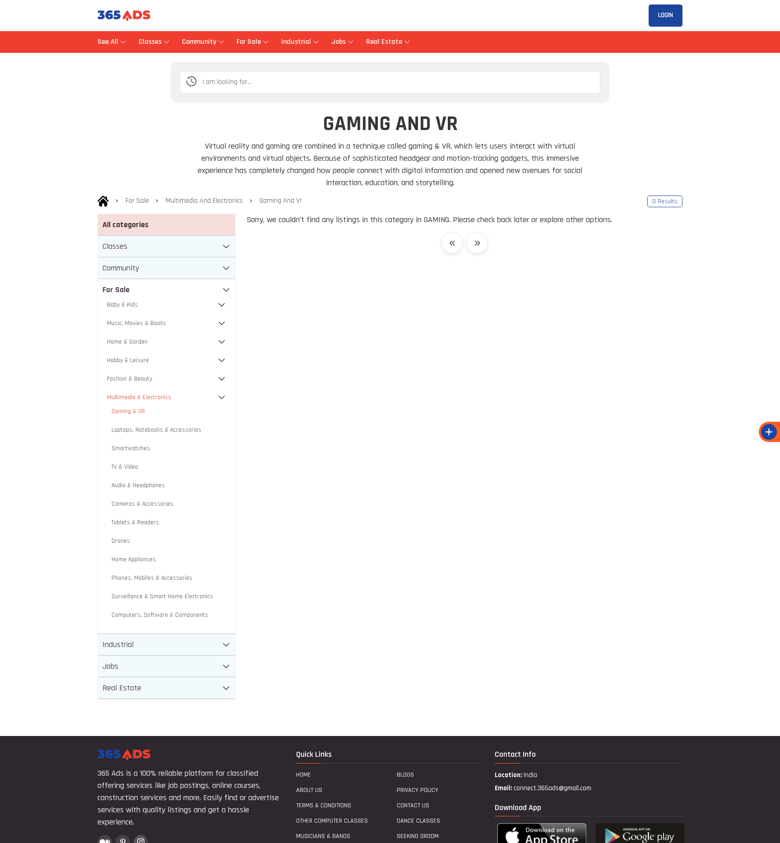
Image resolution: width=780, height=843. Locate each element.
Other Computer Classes (332, 821)
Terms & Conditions (323, 805)
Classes (150, 42)
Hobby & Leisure (128, 360)
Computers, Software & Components (159, 615)
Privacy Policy (417, 790)
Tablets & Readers (135, 522)
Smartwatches (130, 448)
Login (665, 15)
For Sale (249, 42)
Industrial (296, 42)
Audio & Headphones (138, 485)
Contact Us (413, 805)
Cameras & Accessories (142, 504)
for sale (137, 200)
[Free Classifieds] (103, 200)
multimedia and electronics (204, 200)
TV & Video (124, 467)
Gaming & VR (128, 411)
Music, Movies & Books (136, 323)
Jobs (338, 42)
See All (109, 42)
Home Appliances (133, 559)
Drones (120, 541)
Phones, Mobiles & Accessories (151, 578)
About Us (309, 790)
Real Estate (384, 42)
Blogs (405, 775)
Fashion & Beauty (129, 379)
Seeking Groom (418, 836)
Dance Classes (418, 821)
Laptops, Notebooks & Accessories (156, 430)
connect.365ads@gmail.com (552, 788)
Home (303, 775)
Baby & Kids (122, 305)
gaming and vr (281, 200)
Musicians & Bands (323, 836)
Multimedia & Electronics (139, 397)
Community (199, 42)
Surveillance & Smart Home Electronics (162, 596)
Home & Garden (127, 342)
